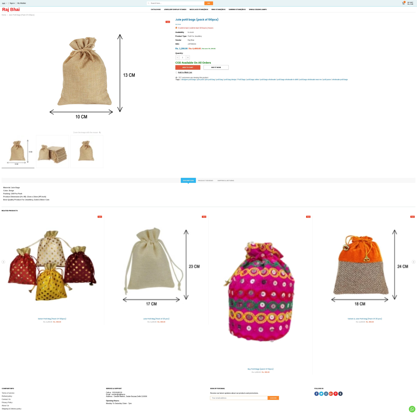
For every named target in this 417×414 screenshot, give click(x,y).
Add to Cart (187, 67)
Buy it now (216, 67)
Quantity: (179, 53)
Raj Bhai (11, 9)
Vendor (178, 40)
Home (4, 15)
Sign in (12, 3)
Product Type (181, 36)
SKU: (177, 44)
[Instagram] (326, 394)
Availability (179, 32)
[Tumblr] (340, 394)
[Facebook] (316, 394)
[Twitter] (321, 394)
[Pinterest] (335, 394)
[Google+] (331, 394)
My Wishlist (21, 3)
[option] (87, 74)
